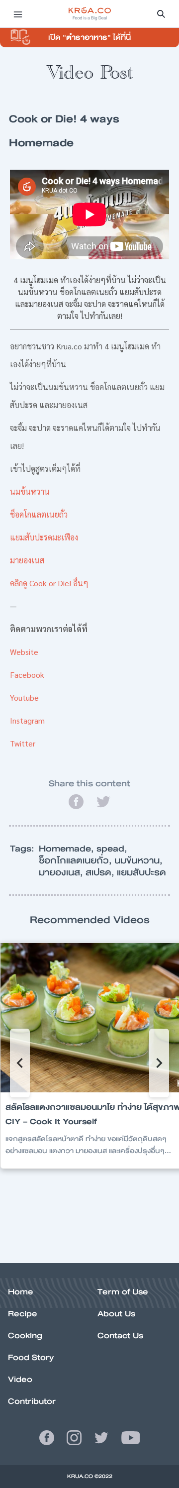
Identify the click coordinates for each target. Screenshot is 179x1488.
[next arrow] (159, 1063)
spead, (111, 848)
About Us (116, 1313)
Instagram (27, 720)
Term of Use (122, 1291)
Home (20, 1291)
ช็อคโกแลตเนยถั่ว (39, 514)
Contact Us (120, 1335)
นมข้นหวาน (30, 491)
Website (24, 651)
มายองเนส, (62, 872)
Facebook (27, 674)
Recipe (22, 1313)
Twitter (22, 743)
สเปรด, (101, 872)
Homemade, (67, 848)
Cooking (25, 1335)
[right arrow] (20, 1063)
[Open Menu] (18, 14)
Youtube (24, 697)
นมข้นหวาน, (138, 860)
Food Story (31, 1357)
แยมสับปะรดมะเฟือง (44, 537)
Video (20, 1379)
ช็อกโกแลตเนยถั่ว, (76, 860)
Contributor (32, 1401)
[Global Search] (161, 14)
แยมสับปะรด (141, 872)
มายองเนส (27, 560)
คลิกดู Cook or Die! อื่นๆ (49, 583)
